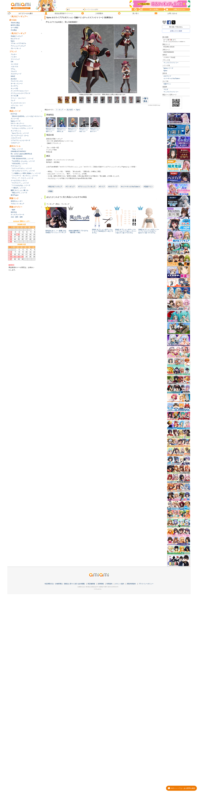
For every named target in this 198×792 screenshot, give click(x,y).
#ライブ (102, 186)
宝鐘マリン (167, 84)
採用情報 (101, 584)
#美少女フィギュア (55, 186)
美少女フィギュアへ (19, 16)
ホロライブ (167, 76)
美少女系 (70, 110)
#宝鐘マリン (148, 186)
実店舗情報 (91, 584)
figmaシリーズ (168, 68)
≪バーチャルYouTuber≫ (172, 78)
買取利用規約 (131, 584)
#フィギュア (70, 186)
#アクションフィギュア (86, 186)
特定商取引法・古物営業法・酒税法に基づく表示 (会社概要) (65, 584)
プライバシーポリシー (146, 584)
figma (165, 70)
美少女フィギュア (18, 33)
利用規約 (109, 584)
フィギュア (59, 110)
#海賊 (50, 191)
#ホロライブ (112, 186)
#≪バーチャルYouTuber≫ (130, 186)
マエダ (166, 89)
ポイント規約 (119, 584)
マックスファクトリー (171, 63)
